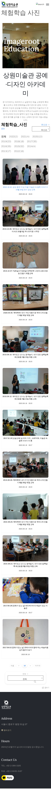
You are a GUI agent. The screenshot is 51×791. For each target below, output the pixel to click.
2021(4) (25, 136)
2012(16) (19, 151)
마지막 (37, 666)
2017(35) (32, 141)
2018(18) (19, 141)
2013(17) (6, 151)
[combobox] (45, 124)
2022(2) (13, 136)
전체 (3, 136)
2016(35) (6, 146)
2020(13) (37, 136)
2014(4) (31, 146)
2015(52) (19, 146)
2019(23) (6, 141)
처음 (12, 666)
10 (25, 666)
